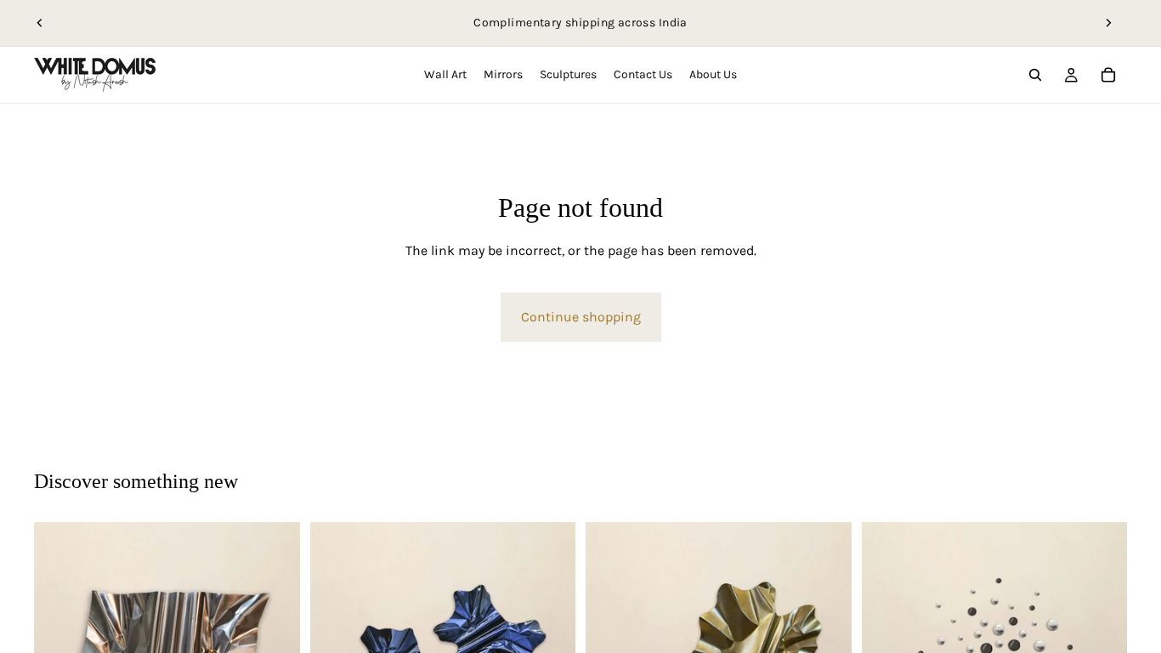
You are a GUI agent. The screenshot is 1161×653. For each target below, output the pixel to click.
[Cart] (1108, 75)
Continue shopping (581, 317)
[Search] (1035, 75)
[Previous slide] (40, 23)
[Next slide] (1108, 23)
